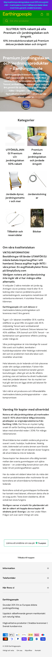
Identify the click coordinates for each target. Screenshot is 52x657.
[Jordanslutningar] (37, 180)
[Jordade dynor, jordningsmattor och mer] (15, 180)
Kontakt (38, 650)
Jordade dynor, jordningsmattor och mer (15, 197)
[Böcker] (37, 218)
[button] (42, 14)
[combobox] (26, 21)
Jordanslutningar (37, 195)
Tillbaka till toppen (26, 557)
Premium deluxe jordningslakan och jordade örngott (37, 157)
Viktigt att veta (8, 650)
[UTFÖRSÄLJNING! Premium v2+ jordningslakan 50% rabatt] (15, 136)
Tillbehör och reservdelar (15, 233)
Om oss (19, 650)
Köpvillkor (28, 650)
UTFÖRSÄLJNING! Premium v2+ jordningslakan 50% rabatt (15, 157)
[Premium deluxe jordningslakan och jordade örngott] (37, 136)
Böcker (37, 231)
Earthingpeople (15, 646)
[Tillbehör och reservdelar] (15, 218)
